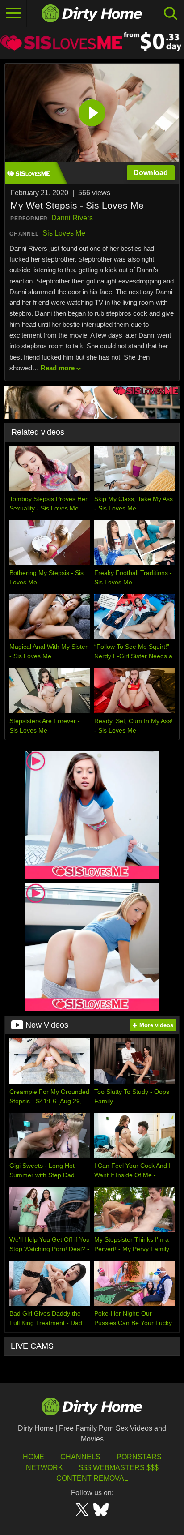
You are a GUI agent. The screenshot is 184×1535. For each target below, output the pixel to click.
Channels (80, 1457)
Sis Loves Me (63, 233)
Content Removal (92, 1478)
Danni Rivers (72, 218)
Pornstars (139, 1457)
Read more (58, 368)
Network (44, 1467)
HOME (33, 1457)
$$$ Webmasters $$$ (119, 1467)
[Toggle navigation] (13, 13)
